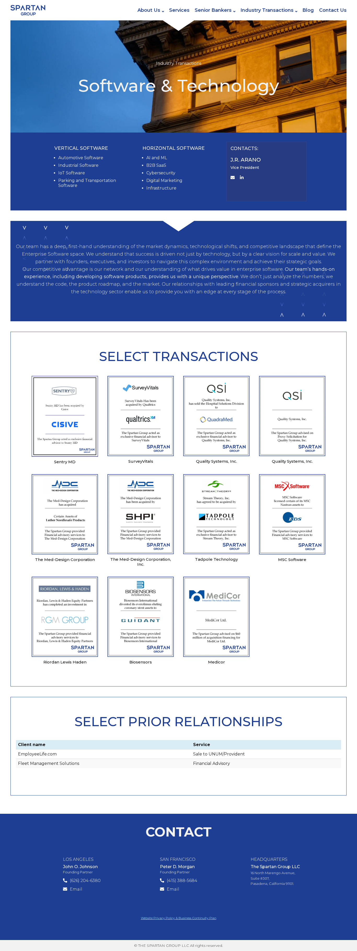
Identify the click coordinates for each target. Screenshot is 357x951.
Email (76, 889)
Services (179, 10)
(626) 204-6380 (85, 880)
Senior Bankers (213, 10)
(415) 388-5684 (182, 880)
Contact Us (333, 10)
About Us (148, 10)
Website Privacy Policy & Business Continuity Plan (178, 918)
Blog (308, 10)
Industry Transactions (266, 10)
